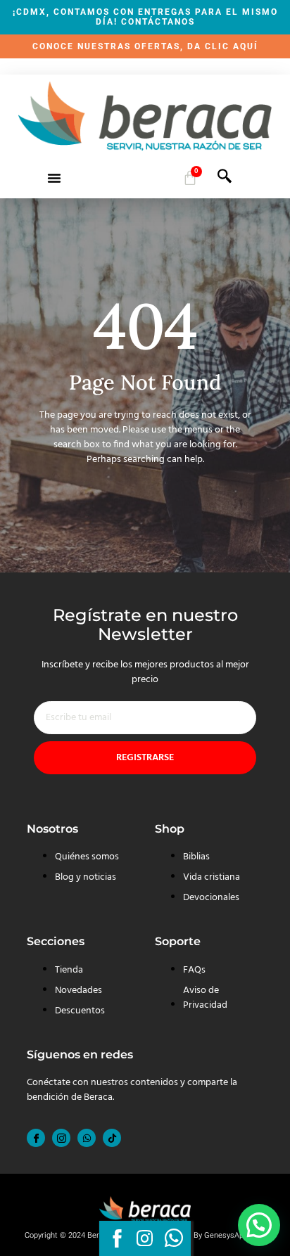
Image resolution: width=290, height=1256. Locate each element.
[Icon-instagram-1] (61, 1138)
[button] (54, 177)
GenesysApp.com (234, 1235)
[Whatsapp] (86, 1138)
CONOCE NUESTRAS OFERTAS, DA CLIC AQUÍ (145, 46)
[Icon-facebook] (36, 1138)
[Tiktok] (112, 1138)
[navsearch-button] (224, 180)
